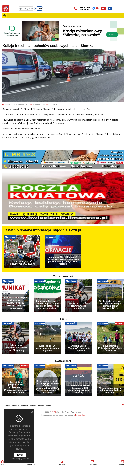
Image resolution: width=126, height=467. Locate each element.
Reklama (32, 405)
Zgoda (20, 455)
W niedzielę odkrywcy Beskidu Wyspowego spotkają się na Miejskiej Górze (110, 304)
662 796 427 (85, 9)
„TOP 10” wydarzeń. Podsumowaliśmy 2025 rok (22, 262)
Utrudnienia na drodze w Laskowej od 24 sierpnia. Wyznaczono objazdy (78, 389)
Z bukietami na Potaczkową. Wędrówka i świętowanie (110, 348)
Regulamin (15, 405)
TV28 (54, 412)
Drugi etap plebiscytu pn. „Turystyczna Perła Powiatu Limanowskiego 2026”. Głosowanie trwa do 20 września (47, 387)
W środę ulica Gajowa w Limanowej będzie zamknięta (110, 390)
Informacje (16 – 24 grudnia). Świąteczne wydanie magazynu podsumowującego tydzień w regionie (63, 260)
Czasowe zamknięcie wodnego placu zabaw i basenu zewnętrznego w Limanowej (15, 302)
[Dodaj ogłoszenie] (110, 8)
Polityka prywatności (20, 458)
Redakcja (24, 405)
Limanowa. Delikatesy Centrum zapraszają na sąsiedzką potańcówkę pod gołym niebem (47, 304)
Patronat (40, 405)
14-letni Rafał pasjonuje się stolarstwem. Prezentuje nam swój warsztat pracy (15, 387)
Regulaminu (80, 415)
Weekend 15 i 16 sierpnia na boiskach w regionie (47, 348)
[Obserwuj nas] (94, 8)
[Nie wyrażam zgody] (32, 411)
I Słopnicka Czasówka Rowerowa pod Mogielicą (79, 305)
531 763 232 (85, 8)
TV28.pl (7, 405)
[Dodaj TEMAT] (103, 8)
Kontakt (48, 405)
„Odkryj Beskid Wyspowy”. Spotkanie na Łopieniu (79, 348)
